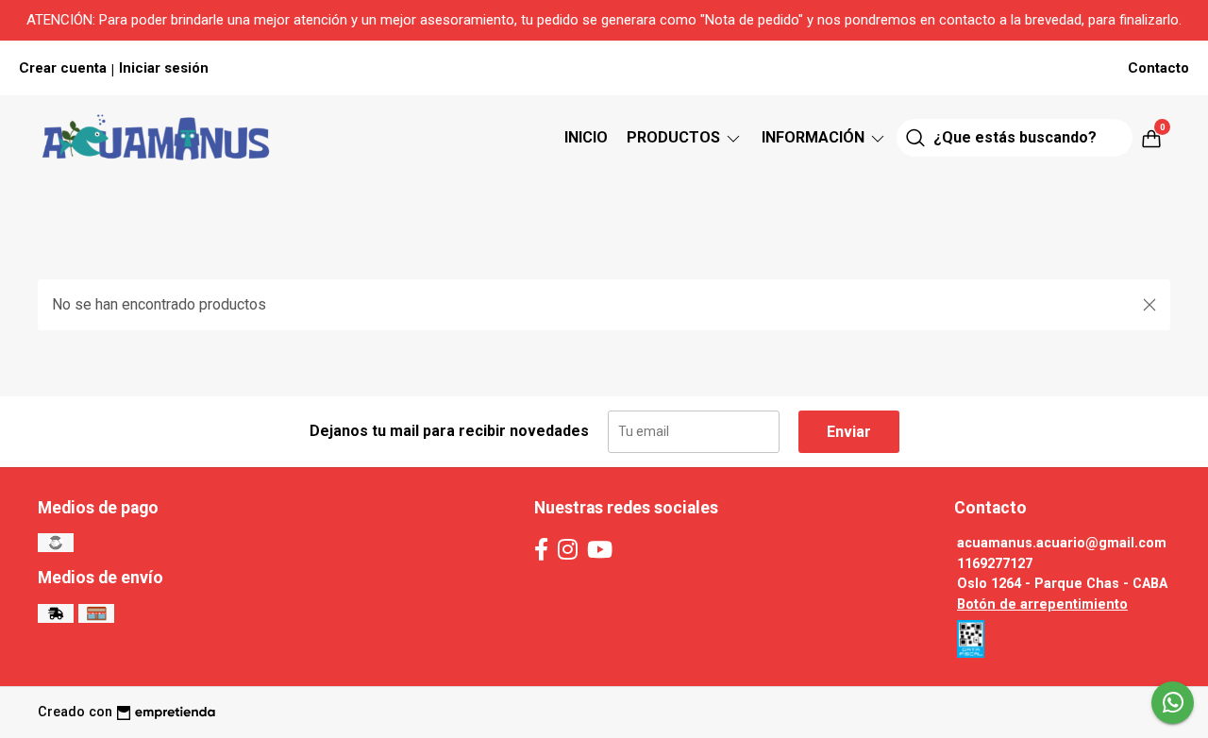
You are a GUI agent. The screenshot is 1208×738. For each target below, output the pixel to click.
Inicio (586, 137)
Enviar (849, 432)
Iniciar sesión (164, 67)
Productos (675, 137)
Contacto (1158, 67)
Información (815, 137)
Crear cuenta (63, 67)
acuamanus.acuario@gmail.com (1061, 543)
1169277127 (994, 564)
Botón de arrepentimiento (1042, 604)
